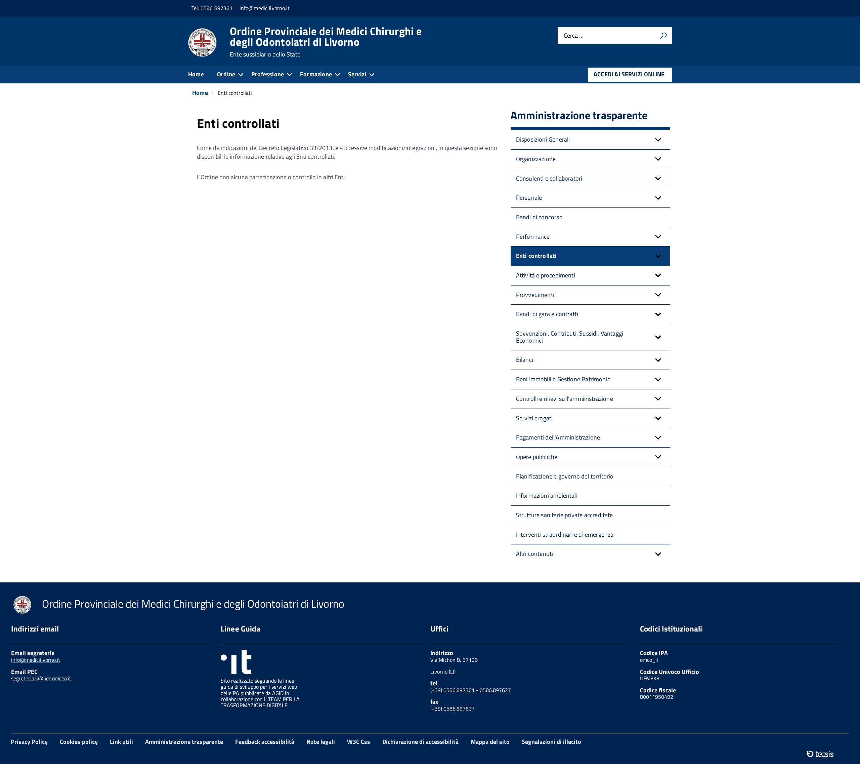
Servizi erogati (534, 418)
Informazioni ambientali (546, 495)
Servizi (357, 74)
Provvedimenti (535, 294)
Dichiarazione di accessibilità (420, 741)
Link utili (121, 741)
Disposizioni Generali (543, 139)
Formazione (316, 74)
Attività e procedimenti (545, 275)
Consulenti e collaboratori (549, 178)
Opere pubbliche (537, 456)
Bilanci (524, 359)
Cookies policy (79, 741)
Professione (267, 74)
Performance (533, 236)
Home (196, 74)
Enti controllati (536, 255)
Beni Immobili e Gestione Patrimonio (563, 379)
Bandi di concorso (539, 217)
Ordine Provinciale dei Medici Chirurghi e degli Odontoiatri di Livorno (326, 42)
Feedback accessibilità (264, 741)
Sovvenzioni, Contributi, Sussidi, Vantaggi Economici (570, 337)
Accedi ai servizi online (629, 74)
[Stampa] (663, 35)
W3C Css (358, 741)
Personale (529, 197)
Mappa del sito (490, 741)
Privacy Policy (29, 741)
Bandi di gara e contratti (547, 313)
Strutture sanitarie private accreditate (564, 515)
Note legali (320, 741)
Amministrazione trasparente (184, 741)
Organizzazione (536, 158)
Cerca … (574, 35)
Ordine (226, 74)
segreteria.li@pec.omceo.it (41, 678)
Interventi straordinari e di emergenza (565, 534)
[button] (658, 139)
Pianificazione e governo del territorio (565, 476)
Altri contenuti (534, 553)
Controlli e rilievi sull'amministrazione (564, 398)
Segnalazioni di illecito (551, 741)
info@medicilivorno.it (35, 660)
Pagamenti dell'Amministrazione (558, 437)
